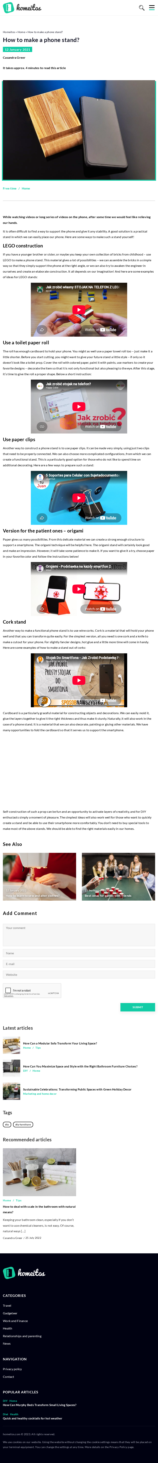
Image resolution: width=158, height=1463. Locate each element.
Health (7, 1328)
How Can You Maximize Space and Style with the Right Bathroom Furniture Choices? (80, 1066)
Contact (8, 1376)
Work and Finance (15, 1321)
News (7, 1343)
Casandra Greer (14, 57)
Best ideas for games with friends (108, 895)
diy (7, 1124)
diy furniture (23, 1124)
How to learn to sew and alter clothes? (33, 895)
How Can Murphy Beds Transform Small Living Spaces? (39, 1405)
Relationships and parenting (22, 1336)
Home (26, 188)
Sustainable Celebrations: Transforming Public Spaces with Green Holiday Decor (77, 1089)
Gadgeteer (10, 1313)
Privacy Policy (118, 1447)
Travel (7, 1305)
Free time (10, 188)
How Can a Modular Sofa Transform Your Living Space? (60, 1043)
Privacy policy (12, 1369)
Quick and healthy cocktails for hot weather (32, 1418)
